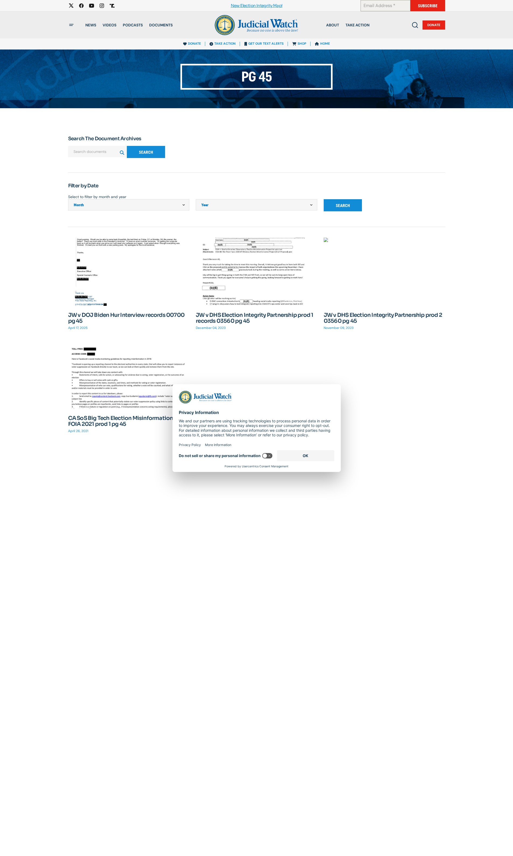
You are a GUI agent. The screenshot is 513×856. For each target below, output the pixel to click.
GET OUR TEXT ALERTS (266, 43)
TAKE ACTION (225, 43)
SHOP (302, 43)
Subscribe (428, 5)
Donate (433, 25)
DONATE (194, 43)
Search (146, 152)
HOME (325, 43)
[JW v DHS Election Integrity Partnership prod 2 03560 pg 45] (384, 272)
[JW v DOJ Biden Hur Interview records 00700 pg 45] (129, 272)
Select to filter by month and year (97, 196)
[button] (71, 25)
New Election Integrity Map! (256, 5)
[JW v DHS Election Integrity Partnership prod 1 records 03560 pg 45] (256, 272)
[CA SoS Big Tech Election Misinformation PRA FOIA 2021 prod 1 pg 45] (129, 375)
